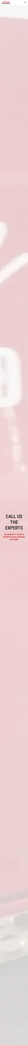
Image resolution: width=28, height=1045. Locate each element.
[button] (25, 2)
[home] (6, 2)
